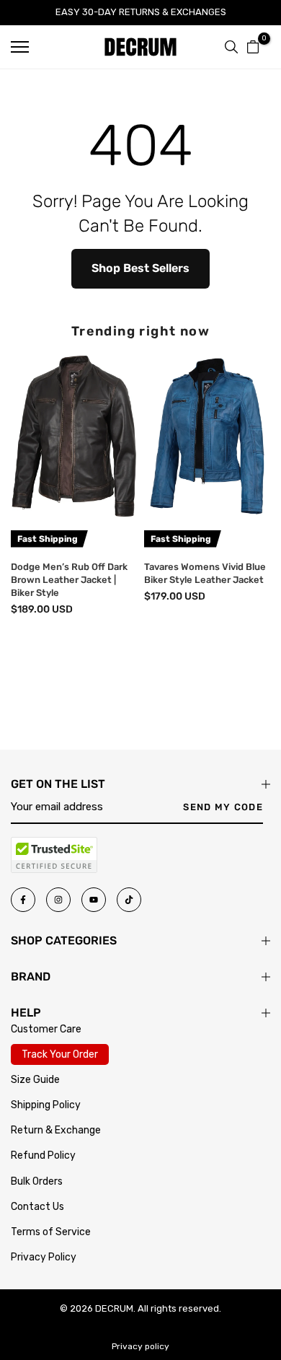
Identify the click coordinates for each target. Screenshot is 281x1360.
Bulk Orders (37, 1181)
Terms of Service (51, 1232)
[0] (252, 46)
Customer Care (46, 1029)
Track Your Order (60, 1054)
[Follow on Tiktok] (129, 899)
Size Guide (35, 1080)
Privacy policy (140, 1346)
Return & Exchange (56, 1130)
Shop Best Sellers (140, 268)
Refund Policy (43, 1155)
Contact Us (37, 1207)
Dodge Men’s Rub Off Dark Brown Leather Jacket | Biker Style (69, 579)
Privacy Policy (43, 1257)
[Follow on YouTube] (93, 899)
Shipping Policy (46, 1105)
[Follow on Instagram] (58, 899)
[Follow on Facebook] (23, 899)
